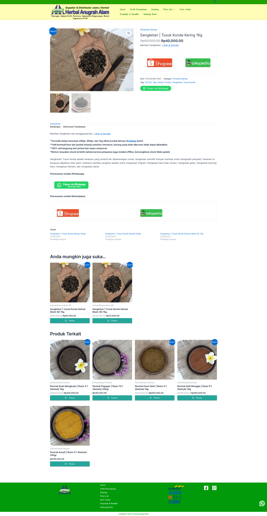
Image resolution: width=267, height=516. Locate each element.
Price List (167, 9)
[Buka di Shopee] (159, 63)
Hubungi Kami (150, 14)
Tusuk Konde (189, 82)
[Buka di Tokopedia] (198, 63)
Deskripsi (55, 126)
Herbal (160, 82)
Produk (168, 82)
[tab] (55, 127)
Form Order (185, 9)
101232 (148, 82)
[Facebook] (206, 487)
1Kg (154, 82)
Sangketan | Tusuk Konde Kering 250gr (68, 233)
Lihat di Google (171, 45)
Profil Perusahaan (138, 9)
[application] (173, 9)
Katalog (155, 9)
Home (122, 9)
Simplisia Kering (148, 29)
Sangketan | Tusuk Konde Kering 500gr (123, 233)
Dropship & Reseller (129, 14)
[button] (128, 33)
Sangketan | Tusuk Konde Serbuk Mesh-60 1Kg (181, 233)
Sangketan (177, 82)
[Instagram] (214, 487)
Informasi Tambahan (74, 126)
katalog (132, 140)
